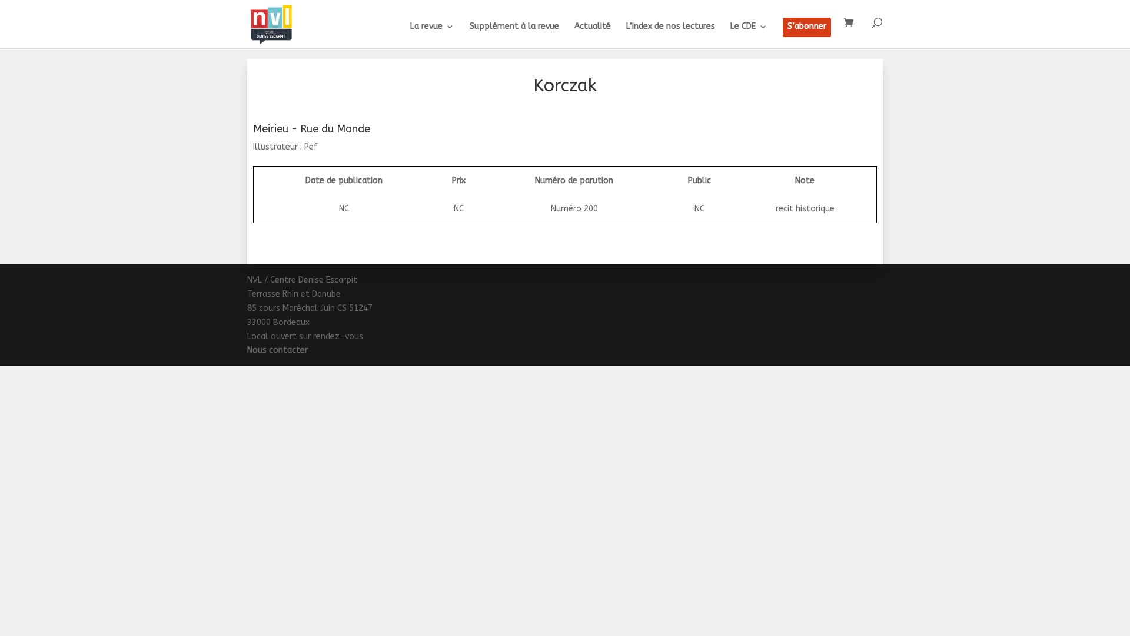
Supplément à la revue (514, 26)
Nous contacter (277, 350)
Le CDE (743, 26)
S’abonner (806, 26)
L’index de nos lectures (670, 26)
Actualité (592, 26)
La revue (426, 26)
